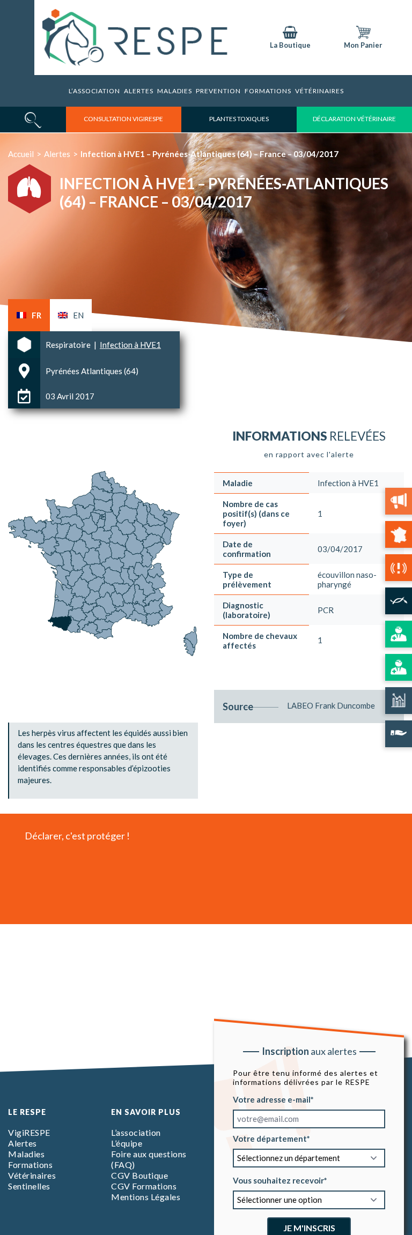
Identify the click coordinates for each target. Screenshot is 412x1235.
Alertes (138, 91)
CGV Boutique (139, 1175)
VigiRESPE (29, 1132)
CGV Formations (143, 1186)
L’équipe (126, 1143)
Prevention (218, 91)
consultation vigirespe (123, 119)
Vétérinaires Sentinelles (32, 1180)
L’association (94, 91)
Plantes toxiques (239, 119)
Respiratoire (69, 344)
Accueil (21, 154)
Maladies (174, 91)
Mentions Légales (145, 1197)
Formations (30, 1164)
